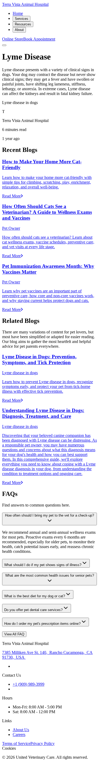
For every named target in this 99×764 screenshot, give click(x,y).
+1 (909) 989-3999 (28, 684)
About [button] (19, 30)
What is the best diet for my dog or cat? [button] (34, 596)
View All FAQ (14, 634)
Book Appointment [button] (39, 39)
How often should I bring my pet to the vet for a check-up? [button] (49, 515)
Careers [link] (19, 734)
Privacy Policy (42, 743)
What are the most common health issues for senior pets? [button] (49, 575)
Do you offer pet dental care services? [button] (33, 610)
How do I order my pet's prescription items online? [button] (42, 624)
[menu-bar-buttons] (4, 45)
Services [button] (21, 19)
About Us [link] (21, 729)
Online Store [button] (12, 39)
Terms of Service (16, 743)
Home (18, 13)
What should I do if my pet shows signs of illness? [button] (42, 565)
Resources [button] (23, 24)
